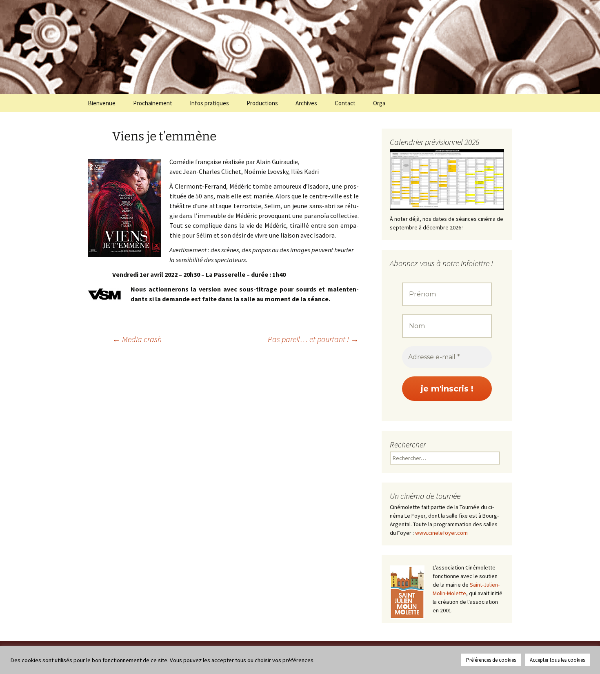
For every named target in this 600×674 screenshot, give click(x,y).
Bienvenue (102, 103)
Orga (379, 103)
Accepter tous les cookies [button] (557, 659)
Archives (306, 103)
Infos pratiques (209, 103)
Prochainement (152, 103)
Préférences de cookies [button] (491, 659)
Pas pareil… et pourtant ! (313, 339)
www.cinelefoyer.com (441, 532)
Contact (345, 103)
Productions (262, 103)
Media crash (137, 339)
